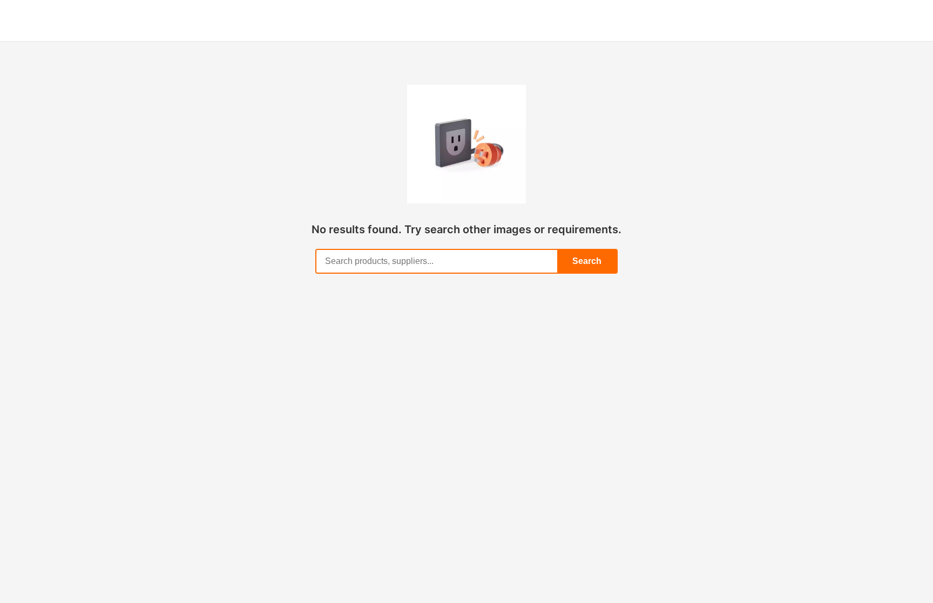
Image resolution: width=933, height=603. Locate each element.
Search (586, 261)
